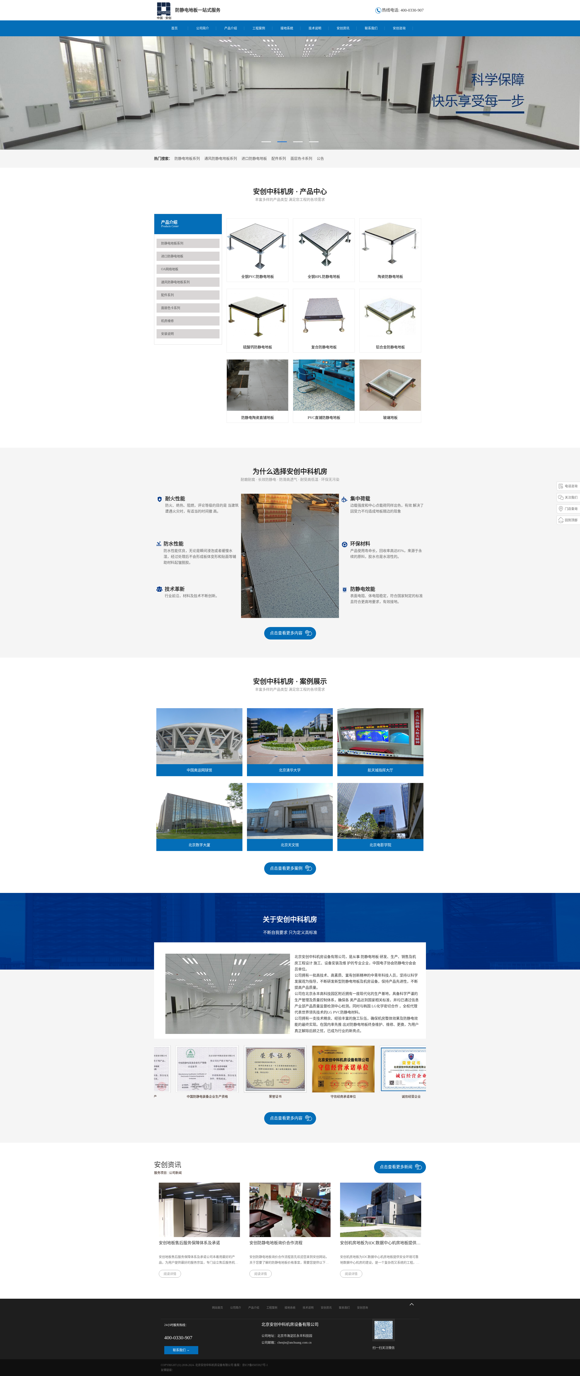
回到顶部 (571, 520)
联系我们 (371, 28)
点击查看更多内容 (286, 633)
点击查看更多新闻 (396, 1167)
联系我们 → (181, 1350)
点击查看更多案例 (286, 868)
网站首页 (217, 1307)
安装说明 (167, 333)
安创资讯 (343, 28)
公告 (320, 158)
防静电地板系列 (187, 158)
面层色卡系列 (301, 158)
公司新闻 (175, 1172)
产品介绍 (230, 28)
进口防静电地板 (254, 158)
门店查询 (571, 509)
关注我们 (571, 497)
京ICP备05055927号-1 (255, 1365)
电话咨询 (571, 486)
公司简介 (202, 28)
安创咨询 (399, 28)
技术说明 (315, 28)
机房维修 (167, 321)
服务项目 (160, 1172)
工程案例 (258, 28)
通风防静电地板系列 (220, 158)
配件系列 (278, 158)
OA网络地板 (169, 269)
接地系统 (286, 28)
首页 (174, 28)
